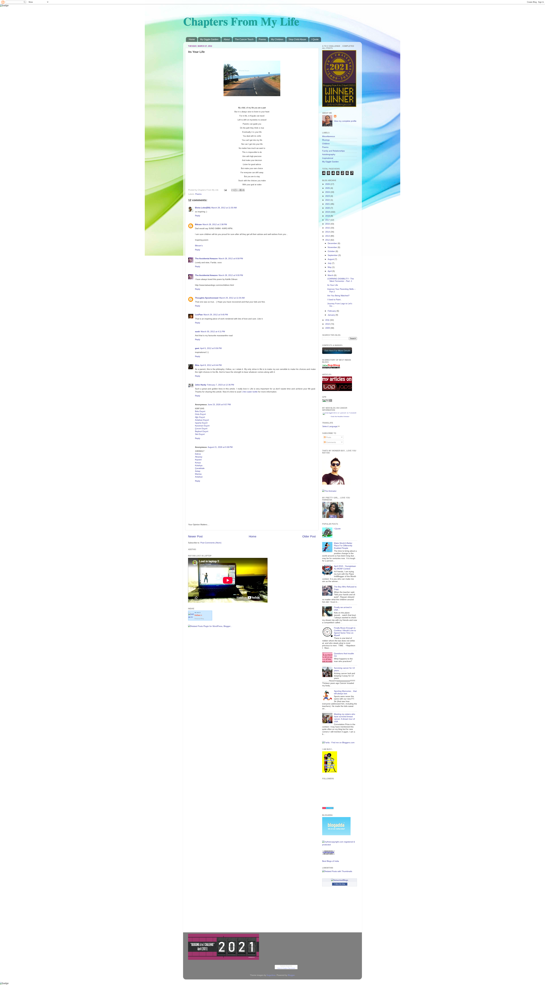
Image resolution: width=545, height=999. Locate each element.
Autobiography (328, 154)
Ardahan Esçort (202, 420)
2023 (327, 196)
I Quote (315, 39)
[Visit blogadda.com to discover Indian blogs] (328, 808)
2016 (327, 224)
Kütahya (198, 465)
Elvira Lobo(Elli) (202, 208)
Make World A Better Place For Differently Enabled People (343, 545)
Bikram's (199, 245)
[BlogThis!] (235, 190)
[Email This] (232, 190)
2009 (327, 328)
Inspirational (327, 158)
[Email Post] (225, 190)
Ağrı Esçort (200, 417)
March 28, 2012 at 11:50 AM (224, 208)
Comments (331, 442)
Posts (328, 437)
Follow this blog (339, 884)
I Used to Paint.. (334, 299)
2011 (327, 320)
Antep (197, 471)
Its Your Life (332, 285)
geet (197, 348)
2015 (327, 228)
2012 (327, 240)
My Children (277, 39)
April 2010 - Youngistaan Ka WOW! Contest (345, 567)
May (330, 267)
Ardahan (199, 477)
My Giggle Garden (209, 39)
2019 (327, 212)
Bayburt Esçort (201, 431)
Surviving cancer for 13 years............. (344, 669)
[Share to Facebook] (240, 190)
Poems (262, 39)
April (330, 271)
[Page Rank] (327, 401)
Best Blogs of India (330, 861)
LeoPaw (199, 314)
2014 (327, 232)
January (332, 315)
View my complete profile (345, 121)
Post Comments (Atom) (210, 543)
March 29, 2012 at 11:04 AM (232, 298)
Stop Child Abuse (297, 39)
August (331, 259)
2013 (327, 236)
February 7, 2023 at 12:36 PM (220, 385)
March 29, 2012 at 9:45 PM (216, 314)
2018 (327, 216)
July (330, 263)
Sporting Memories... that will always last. (345, 692)
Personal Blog (199, 618)
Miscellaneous (328, 136)
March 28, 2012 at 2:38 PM (215, 224)
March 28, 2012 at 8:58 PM (231, 258)
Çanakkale (200, 468)
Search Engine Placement (286, 968)
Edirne (198, 454)
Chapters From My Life (241, 21)
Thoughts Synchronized (206, 298)
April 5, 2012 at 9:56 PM (211, 348)
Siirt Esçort (200, 434)
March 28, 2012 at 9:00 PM (231, 275)
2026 (327, 184)
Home (192, 39)
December (333, 243)
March (331, 275)
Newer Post (195, 536)
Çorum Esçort (201, 428)
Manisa (198, 474)
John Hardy (200, 385)
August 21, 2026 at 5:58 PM (220, 447)
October (332, 251)
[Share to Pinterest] (243, 190)
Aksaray (198, 457)
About (227, 39)
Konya (198, 462)
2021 (327, 204)
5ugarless (271, 975)
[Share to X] (238, 190)
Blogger (291, 975)
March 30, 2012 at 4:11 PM (213, 331)
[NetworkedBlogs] (339, 880)
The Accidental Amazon (206, 258)
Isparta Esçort (201, 423)
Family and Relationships (333, 151)
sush (197, 331)
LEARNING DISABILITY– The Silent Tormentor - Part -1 (340, 280)
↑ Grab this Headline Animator (339, 416)
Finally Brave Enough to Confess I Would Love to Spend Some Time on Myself (345, 631)
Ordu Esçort (200, 414)
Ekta (197, 365)
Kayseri (198, 459)
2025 (327, 188)
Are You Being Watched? (338, 295)
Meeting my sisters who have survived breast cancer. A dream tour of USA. (344, 718)
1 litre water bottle (250, 392)
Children (326, 143)
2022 (327, 200)
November (333, 247)
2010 (327, 324)
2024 (327, 192)
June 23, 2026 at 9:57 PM (219, 404)
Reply (197, 215)
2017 (327, 220)
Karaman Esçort (202, 426)
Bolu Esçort (200, 411)
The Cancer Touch (244, 39)
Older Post (309, 536)
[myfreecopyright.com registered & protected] (339, 844)
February (332, 311)
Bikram (198, 224)
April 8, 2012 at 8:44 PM (211, 365)
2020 (327, 208)
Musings (326, 140)
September (333, 255)
